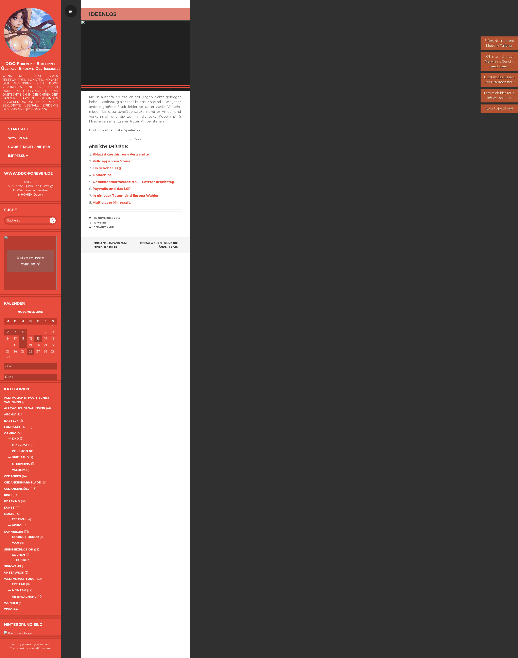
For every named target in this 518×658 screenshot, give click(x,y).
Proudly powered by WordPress (30, 644)
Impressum (18, 156)
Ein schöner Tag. (107, 168)
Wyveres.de (19, 138)
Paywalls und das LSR (112, 189)
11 (23, 338)
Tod (15, 543)
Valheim (18, 470)
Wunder (11, 603)
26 (30, 351)
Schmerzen (13, 531)
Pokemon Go (23, 451)
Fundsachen (14, 427)
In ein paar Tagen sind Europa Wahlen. (126, 196)
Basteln (11, 421)
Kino (8, 495)
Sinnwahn (12, 566)
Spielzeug (20, 457)
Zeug (8, 609)
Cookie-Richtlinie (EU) (29, 147)
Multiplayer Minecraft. (112, 202)
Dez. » (9, 377)
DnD (15, 438)
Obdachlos (102, 175)
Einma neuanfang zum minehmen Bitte (110, 245)
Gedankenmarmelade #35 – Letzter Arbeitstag (133, 182)
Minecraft (21, 445)
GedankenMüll (17, 489)
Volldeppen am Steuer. (113, 161)
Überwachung (24, 596)
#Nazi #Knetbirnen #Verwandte (121, 154)
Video (17, 525)
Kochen (18, 555)
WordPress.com (41, 647)
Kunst (9, 507)
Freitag (18, 584)
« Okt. (9, 366)
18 (22, 345)
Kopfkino (12, 501)
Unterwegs (14, 572)
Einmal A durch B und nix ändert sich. (159, 245)
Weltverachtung (19, 579)
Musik (9, 514)
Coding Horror (25, 537)
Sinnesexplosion (18, 549)
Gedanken (12, 476)
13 (38, 338)
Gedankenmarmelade (22, 482)
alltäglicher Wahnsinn (24, 408)
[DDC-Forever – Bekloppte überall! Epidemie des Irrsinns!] (30, 32)
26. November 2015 (106, 217)
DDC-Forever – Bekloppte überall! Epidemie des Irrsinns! (30, 66)
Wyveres (99, 222)
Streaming (21, 463)
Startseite (18, 129)
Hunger (22, 560)
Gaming (10, 433)
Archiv (10, 414)
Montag (19, 590)
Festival (19, 519)
